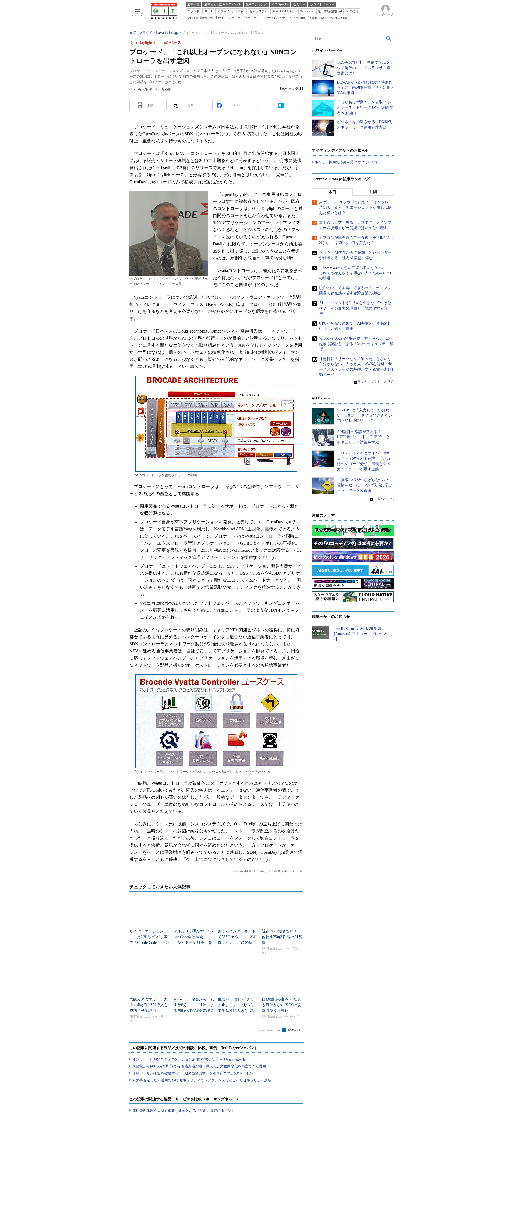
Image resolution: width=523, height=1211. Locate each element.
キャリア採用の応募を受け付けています (346, 162)
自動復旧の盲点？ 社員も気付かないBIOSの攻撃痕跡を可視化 (281, 1005)
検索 (389, 38)
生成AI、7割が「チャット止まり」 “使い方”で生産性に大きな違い (238, 1005)
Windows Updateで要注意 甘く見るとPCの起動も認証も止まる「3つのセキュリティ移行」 (356, 343)
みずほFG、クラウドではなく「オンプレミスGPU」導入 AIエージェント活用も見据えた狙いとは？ (356, 207)
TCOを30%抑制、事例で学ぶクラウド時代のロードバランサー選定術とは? (365, 67)
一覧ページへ (384, 499)
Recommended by (269, 1030)
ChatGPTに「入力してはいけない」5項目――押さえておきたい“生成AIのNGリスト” (364, 415)
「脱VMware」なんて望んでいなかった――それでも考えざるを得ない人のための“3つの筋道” (356, 273)
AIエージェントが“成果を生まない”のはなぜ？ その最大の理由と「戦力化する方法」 (355, 308)
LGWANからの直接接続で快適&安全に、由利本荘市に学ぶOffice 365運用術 (365, 87)
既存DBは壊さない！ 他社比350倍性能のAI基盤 (282, 937)
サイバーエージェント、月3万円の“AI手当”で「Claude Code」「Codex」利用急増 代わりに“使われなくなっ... (149, 942)
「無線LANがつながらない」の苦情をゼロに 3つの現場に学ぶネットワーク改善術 (364, 485)
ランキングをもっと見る (376, 382)
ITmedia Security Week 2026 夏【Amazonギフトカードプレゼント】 (359, 634)
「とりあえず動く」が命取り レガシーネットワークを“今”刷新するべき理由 (365, 107)
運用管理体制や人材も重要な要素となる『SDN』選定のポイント (183, 1111)
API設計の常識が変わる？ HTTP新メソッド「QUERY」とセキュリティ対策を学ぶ (363, 437)
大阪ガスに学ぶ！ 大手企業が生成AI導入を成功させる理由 (148, 1005)
